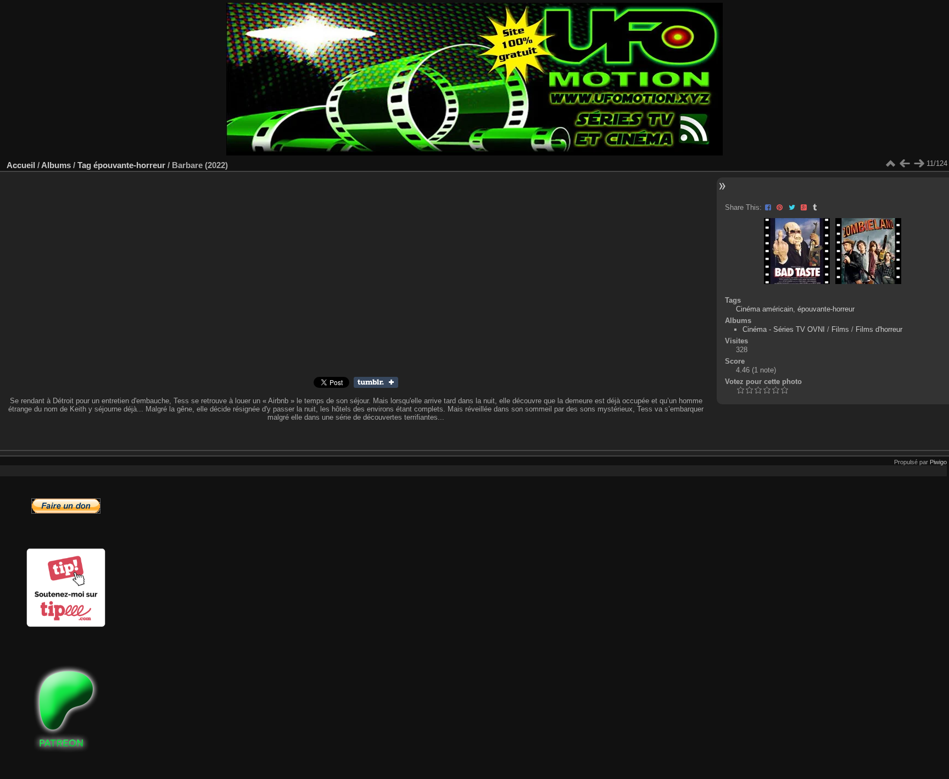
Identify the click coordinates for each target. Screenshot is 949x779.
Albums (56, 165)
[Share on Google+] (805, 207)
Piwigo (938, 462)
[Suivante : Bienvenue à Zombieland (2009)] (919, 164)
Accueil (21, 165)
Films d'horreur (879, 329)
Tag (84, 165)
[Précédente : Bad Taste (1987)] (904, 164)
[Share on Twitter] (793, 207)
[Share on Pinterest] (781, 207)
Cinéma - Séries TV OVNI (784, 329)
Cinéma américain (764, 309)
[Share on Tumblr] (815, 207)
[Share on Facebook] (769, 207)
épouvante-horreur (129, 165)
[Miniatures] (890, 164)
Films (840, 329)
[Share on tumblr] (376, 385)
